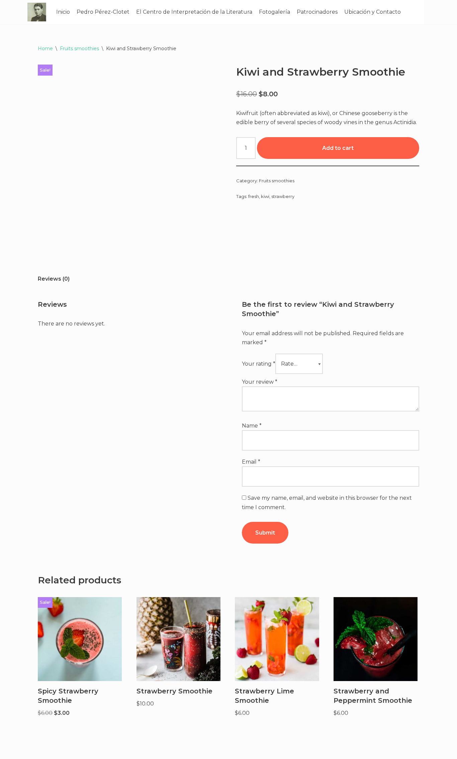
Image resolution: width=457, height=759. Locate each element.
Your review (259, 382)
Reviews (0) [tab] (54, 279)
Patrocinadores (317, 12)
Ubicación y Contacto (372, 12)
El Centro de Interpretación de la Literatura (194, 12)
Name (252, 425)
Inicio (63, 12)
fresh (253, 196)
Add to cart (338, 148)
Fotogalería (274, 12)
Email (251, 462)
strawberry (282, 196)
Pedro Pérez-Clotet (103, 12)
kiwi (265, 196)
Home (45, 48)
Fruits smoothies (79, 48)
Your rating (258, 364)
